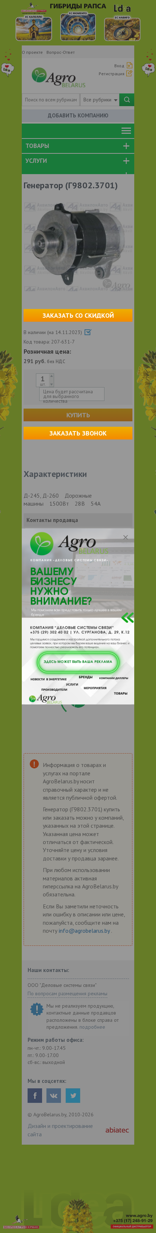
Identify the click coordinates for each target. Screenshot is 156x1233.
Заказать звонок (78, 433)
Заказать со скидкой (78, 315)
